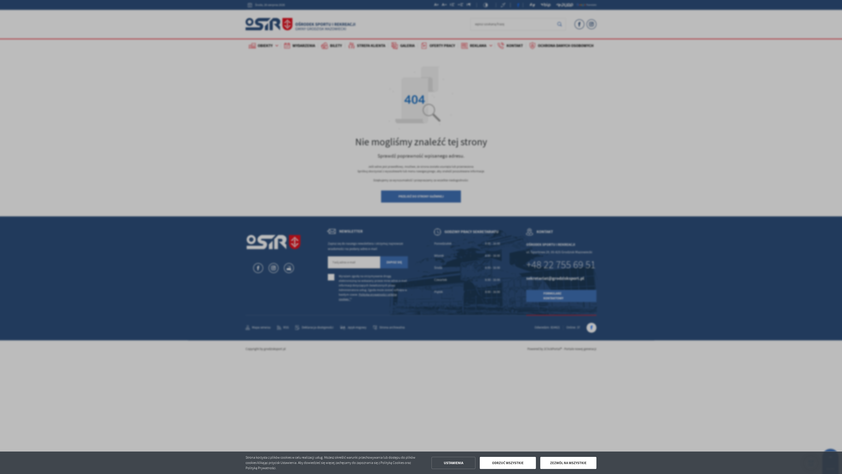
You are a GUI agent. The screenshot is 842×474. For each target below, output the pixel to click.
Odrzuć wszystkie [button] (508, 463)
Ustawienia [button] (453, 463)
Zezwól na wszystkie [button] (568, 463)
